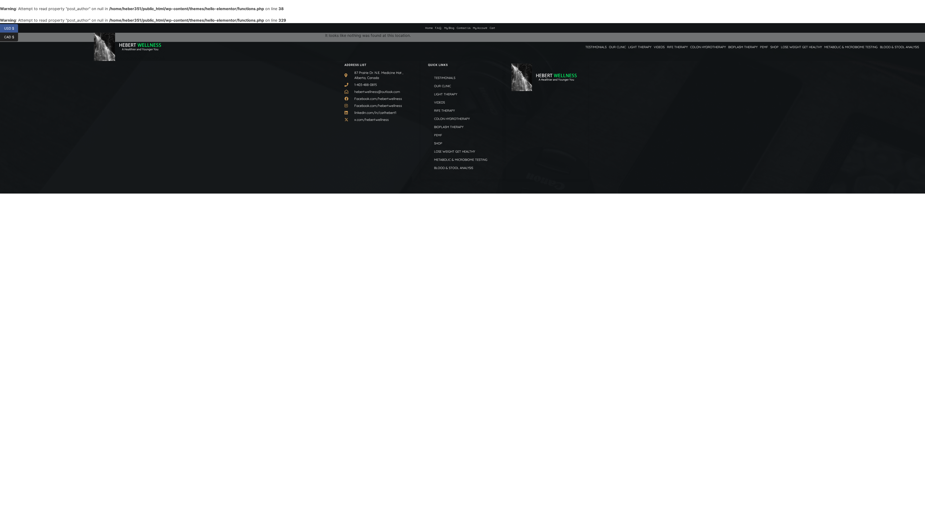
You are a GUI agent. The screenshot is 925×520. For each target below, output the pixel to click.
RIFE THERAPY (677, 47)
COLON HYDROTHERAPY (708, 47)
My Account (480, 28)
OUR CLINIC (617, 47)
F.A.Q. (438, 28)
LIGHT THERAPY (639, 47)
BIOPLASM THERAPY (743, 47)
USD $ (11, 28)
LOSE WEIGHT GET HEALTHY (801, 47)
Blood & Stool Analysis (899, 47)
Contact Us (463, 28)
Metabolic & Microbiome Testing (851, 47)
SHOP (774, 47)
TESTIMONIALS (596, 47)
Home (429, 28)
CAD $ (11, 36)
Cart (492, 28)
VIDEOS (659, 47)
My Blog (449, 28)
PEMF (764, 47)
